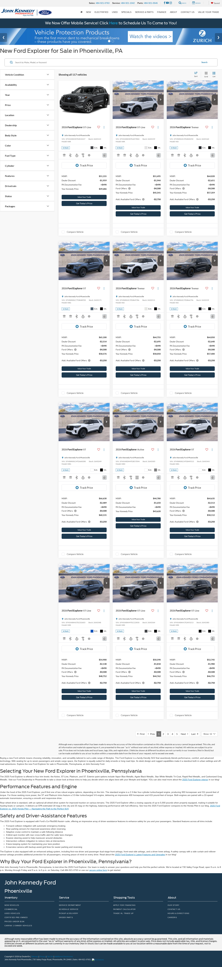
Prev (152, 733)
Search (204, 62)
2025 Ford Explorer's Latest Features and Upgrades (140, 854)
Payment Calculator (124, 909)
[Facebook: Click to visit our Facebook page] (164, 3)
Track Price (86, 165)
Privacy (42, 957)
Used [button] (115, 12)
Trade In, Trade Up (123, 913)
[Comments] (105, 155)
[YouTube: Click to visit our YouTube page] (167, 3)
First (141, 733)
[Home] (81, 12)
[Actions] (104, 127)
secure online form (98, 870)
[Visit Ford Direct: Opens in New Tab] (98, 960)
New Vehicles (12, 905)
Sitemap (34, 957)
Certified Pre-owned (16, 917)
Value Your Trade (208, 12)
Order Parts (66, 917)
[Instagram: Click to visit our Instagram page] (170, 3)
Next (184, 733)
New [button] (88, 12)
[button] (107, 99)
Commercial (11, 909)
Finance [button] (161, 12)
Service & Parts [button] (144, 12)
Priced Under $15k (14, 921)
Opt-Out (50, 957)
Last (194, 733)
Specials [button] (126, 12)
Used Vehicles (12, 913)
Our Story (173, 905)
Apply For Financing (124, 905)
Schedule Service (68, 909)
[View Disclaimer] (89, 155)
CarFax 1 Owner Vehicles (18, 925)
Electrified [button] (101, 12)
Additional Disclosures (64, 957)
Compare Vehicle (75, 231)
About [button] (173, 12)
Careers (172, 917)
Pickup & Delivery (68, 913)
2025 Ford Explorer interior (195, 779)
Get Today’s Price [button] (84, 203)
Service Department (70, 905)
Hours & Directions (178, 913)
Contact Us (187, 12)
